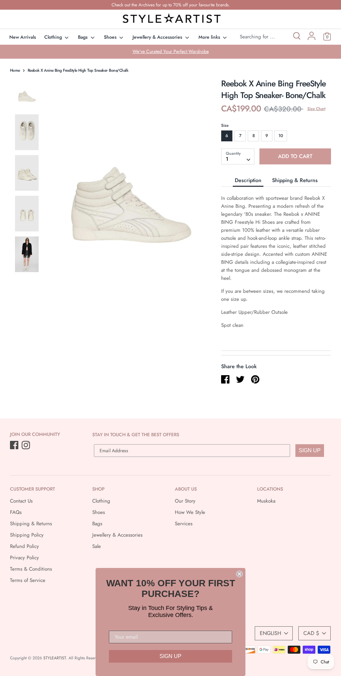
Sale (96, 546)
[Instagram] (26, 446)
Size (224, 125)
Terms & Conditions (31, 569)
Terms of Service (27, 580)
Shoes (111, 37)
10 (280, 135)
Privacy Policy (24, 557)
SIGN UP (310, 450)
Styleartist (54, 658)
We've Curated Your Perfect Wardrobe (171, 51)
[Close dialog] (239, 574)
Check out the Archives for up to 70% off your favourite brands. (171, 5)
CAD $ (311, 633)
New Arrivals (22, 37)
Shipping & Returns (295, 180)
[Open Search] (296, 36)
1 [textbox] (227, 159)
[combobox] (237, 156)
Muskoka (266, 501)
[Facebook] (15, 446)
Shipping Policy (27, 535)
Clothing (53, 37)
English (270, 633)
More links (209, 37)
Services (183, 523)
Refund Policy (24, 546)
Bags (83, 37)
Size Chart (316, 109)
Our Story (185, 501)
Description (248, 180)
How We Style (190, 512)
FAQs (16, 512)
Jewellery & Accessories (158, 37)
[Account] (311, 38)
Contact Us (21, 501)
